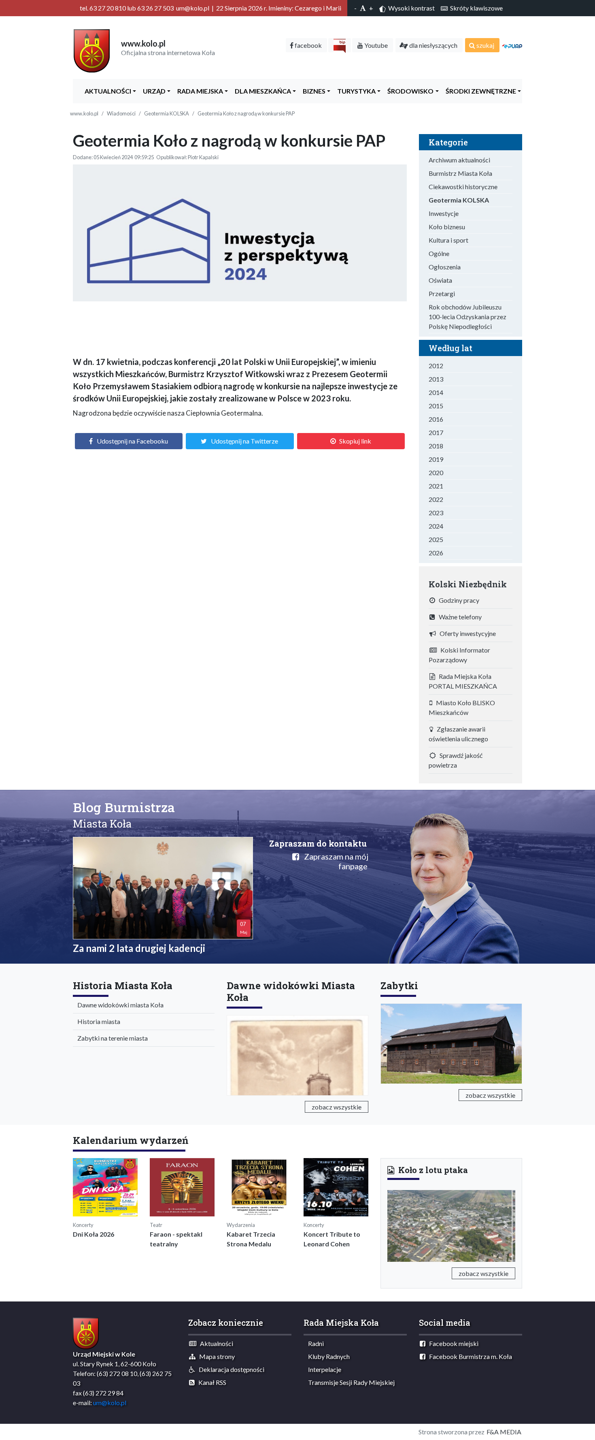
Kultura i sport (448, 240)
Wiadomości (121, 113)
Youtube (375, 45)
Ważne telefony (458, 617)
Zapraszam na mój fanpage (333, 861)
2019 (436, 459)
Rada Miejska (198, 91)
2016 (436, 419)
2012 (436, 365)
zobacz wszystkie (336, 1107)
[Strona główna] (91, 50)
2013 (436, 379)
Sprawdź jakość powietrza (455, 760)
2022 (436, 499)
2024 (436, 526)
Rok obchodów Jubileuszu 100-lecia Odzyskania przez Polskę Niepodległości (467, 316)
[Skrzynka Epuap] (512, 45)
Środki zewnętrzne (479, 91)
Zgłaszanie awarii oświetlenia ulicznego (458, 733)
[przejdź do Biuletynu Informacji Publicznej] (339, 45)
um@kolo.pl (109, 1402)
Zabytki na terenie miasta (111, 1038)
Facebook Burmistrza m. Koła (468, 1356)
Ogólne (439, 253)
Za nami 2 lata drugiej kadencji (139, 948)
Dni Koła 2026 (93, 1234)
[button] (396, 1224)
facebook (307, 45)
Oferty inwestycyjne (466, 633)
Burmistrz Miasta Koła (460, 173)
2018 (436, 446)
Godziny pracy (457, 600)
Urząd (152, 91)
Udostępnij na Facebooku (132, 441)
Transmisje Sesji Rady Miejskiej (349, 1382)
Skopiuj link (355, 441)
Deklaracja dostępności (229, 1369)
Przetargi (442, 293)
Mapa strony (215, 1356)
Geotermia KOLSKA (166, 113)
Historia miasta (97, 1021)
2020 (436, 472)
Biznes (312, 91)
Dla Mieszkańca (261, 91)
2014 (436, 392)
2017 (436, 432)
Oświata (440, 280)
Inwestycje (444, 213)
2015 (436, 406)
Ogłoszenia (445, 267)
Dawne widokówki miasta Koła (119, 1005)
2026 (436, 553)
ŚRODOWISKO (409, 91)
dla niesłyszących (432, 45)
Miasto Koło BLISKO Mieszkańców (462, 707)
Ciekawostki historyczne (463, 186)
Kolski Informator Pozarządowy (459, 654)
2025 (436, 539)
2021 (436, 486)
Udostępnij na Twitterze (244, 441)
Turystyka (355, 91)
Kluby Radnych (327, 1356)
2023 (436, 512)
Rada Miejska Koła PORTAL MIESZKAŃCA (463, 681)
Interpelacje (322, 1369)
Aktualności (106, 91)
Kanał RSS (210, 1382)
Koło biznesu (447, 226)
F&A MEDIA (504, 1432)
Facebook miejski (451, 1343)
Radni (314, 1343)
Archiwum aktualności (459, 160)
